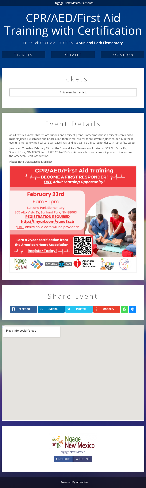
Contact (84, 459)
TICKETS (23, 55)
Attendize (82, 482)
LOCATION (122, 55)
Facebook (63, 459)
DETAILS (72, 55)
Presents (74, 3)
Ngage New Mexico (73, 452)
